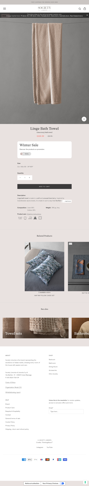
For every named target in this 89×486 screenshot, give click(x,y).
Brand (7, 404)
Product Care (10, 408)
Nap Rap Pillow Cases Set (44, 295)
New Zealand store (76, 16)
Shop (51, 355)
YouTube (50, 447)
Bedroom (52, 360)
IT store (23, 16)
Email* (51, 408)
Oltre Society (53, 374)
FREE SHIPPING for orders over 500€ (44, 2)
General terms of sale (12, 418)
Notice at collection (32, 483)
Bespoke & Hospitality (12, 411)
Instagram (39, 447)
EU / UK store (31, 16)
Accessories (53, 370)
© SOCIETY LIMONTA (44, 440)
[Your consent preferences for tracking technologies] (85, 482)
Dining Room (53, 367)
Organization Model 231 (13, 387)
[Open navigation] (4, 9)
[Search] (80, 8)
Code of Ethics (10, 382)
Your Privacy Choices (50, 483)
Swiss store (55, 16)
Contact (8, 415)
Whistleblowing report (13, 392)
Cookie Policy (10, 422)
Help (7, 400)
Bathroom (52, 363)
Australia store (64, 16)
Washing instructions (34, 214)
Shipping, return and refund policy (17, 429)
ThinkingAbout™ (47, 442)
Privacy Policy (10, 426)
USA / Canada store (43, 16)
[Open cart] (85, 8)
